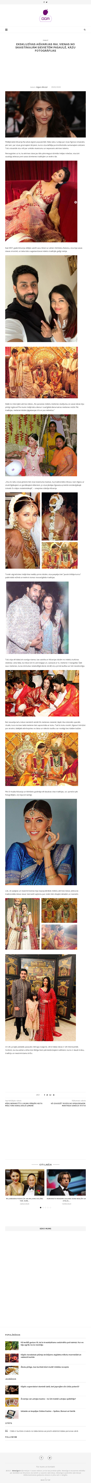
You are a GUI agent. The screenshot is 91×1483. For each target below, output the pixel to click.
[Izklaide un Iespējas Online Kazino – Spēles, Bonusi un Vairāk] (12, 1414)
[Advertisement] (45, 69)
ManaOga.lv (16, 1471)
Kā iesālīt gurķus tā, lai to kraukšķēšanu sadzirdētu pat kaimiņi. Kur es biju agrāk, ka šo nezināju (52, 1343)
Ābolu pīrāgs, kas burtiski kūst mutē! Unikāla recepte (45, 1367)
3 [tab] (45, 1207)
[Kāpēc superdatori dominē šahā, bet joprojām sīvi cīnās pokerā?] (12, 1389)
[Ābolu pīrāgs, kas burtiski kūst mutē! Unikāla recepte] (12, 1370)
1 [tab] (40, 1207)
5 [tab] (50, 1207)
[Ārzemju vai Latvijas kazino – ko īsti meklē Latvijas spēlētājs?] (12, 1402)
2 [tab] (43, 1207)
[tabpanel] (24, 1187)
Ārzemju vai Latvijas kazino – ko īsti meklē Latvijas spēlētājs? (48, 1399)
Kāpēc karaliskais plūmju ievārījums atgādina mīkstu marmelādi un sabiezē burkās (51, 1356)
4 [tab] (48, 1207)
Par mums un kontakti (45, 1467)
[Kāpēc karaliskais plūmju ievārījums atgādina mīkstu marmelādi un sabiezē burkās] (12, 1358)
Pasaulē (45, 40)
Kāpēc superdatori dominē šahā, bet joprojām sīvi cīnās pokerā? (50, 1387)
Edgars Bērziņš (41, 87)
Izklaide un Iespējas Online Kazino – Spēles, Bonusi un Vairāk (48, 1411)
